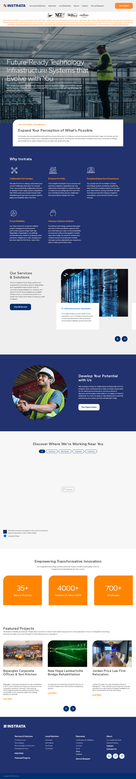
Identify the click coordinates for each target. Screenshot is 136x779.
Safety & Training (112, 743)
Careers (85, 6)
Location (79, 754)
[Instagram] (115, 756)
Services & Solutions (37, 6)
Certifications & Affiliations (85, 740)
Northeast (52, 451)
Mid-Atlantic (65, 451)
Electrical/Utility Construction (25, 746)
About (76, 6)
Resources (80, 736)
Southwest (91, 451)
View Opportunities (89, 407)
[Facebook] (122, 756)
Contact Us (111, 749)
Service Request (97, 6)
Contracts (79, 743)
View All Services (20, 307)
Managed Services (21, 748)
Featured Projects (22, 758)
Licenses (79, 746)
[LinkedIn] (109, 756)
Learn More (7, 693)
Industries (52, 6)
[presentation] (117, 339)
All (42, 451)
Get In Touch (124, 6)
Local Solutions (65, 6)
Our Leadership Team (113, 740)
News (78, 748)
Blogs (78, 751)
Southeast (78, 451)
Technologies (19, 743)
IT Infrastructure (20, 740)
